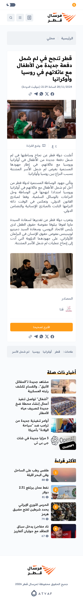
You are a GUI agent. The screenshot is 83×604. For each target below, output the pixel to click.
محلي (51, 38)
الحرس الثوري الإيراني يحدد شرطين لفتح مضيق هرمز (31, 509)
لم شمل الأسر (20, 351)
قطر (57, 351)
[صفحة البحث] (11, 17)
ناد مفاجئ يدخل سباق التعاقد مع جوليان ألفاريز (31, 528)
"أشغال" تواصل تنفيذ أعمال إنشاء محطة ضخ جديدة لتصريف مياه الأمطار (32, 406)
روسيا (36, 351)
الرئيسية (67, 38)
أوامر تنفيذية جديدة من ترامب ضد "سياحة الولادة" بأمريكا (32, 425)
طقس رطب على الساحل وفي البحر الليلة (31, 472)
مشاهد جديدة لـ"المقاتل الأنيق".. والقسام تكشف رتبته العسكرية (32, 386)
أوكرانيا (47, 351)
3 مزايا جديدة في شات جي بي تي (33, 440)
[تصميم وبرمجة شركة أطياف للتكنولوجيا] (41, 593)
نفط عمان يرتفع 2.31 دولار (34, 489)
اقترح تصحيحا (41, 327)
